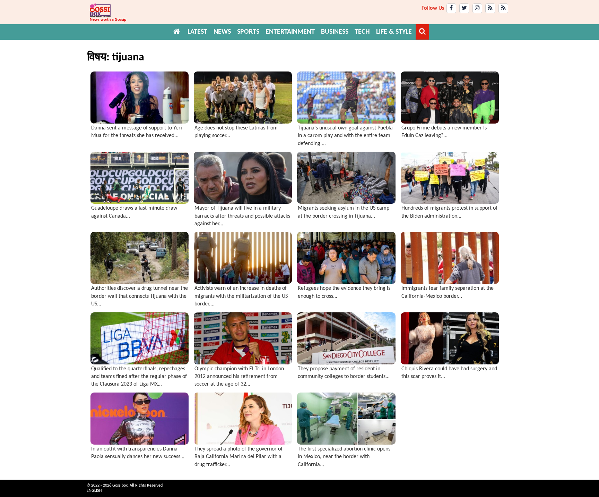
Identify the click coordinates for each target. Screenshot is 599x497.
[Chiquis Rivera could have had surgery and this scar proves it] (450, 338)
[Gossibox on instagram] (477, 8)
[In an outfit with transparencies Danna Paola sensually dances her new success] (139, 419)
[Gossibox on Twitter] (464, 8)
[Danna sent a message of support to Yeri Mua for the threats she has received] (139, 97)
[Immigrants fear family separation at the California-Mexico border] (450, 258)
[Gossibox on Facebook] (451, 8)
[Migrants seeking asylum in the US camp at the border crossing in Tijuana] (346, 178)
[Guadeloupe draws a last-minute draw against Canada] (139, 178)
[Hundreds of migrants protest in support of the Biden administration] (450, 178)
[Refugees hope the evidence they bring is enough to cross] (346, 258)
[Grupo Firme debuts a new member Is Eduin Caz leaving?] (450, 97)
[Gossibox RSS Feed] (490, 8)
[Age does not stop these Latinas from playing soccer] (243, 97)
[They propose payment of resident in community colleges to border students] (346, 338)
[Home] (177, 32)
